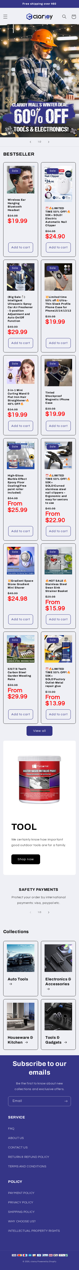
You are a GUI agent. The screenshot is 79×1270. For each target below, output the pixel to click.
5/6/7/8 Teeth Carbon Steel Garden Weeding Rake (19, 674)
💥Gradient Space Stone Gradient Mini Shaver (20, 584)
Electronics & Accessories (58, 981)
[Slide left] (30, 912)
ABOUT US (16, 1138)
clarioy (34, 1262)
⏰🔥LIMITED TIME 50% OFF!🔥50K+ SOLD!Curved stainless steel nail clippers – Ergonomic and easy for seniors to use (57, 489)
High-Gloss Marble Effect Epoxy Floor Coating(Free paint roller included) (17, 484)
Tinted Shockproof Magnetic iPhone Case (57, 397)
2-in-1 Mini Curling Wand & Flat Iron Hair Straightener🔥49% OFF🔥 (19, 397)
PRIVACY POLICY (20, 1202)
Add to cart (20, 247)
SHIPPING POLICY (21, 1211)
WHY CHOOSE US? (22, 1221)
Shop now (26, 859)
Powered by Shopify (46, 1262)
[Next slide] (48, 141)
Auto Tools (18, 979)
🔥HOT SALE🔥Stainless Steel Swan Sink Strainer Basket (56, 586)
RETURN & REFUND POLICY (28, 1156)
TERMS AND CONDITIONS (27, 1166)
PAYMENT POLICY (21, 1193)
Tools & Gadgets (53, 1040)
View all (39, 730)
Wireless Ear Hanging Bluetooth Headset (17, 205)
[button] (5, 16)
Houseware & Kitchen (20, 1040)
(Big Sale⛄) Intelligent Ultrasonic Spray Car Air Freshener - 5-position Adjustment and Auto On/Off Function (20, 308)
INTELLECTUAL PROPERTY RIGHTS (34, 1230)
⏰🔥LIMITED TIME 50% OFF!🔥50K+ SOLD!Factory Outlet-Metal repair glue (57, 677)
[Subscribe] (66, 1101)
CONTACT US (18, 1147)
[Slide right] (48, 912)
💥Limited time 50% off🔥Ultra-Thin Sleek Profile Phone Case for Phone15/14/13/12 (58, 303)
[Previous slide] (30, 141)
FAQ (11, 1128)
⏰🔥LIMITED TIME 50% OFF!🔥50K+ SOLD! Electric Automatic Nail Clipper (57, 217)
